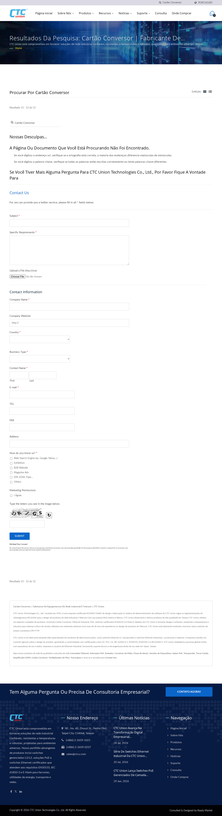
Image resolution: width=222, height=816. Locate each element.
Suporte (142, 13)
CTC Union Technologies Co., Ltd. (47, 810)
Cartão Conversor (40, 658)
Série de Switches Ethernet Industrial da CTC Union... (131, 754)
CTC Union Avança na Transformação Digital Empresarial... (128, 732)
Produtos (85, 13)
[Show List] (210, 92)
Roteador (109, 653)
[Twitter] (15, 792)
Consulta (161, 13)
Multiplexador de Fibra (59, 658)
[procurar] (160, 2)
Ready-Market (204, 810)
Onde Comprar (181, 13)
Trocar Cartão (202, 653)
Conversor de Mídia (123, 653)
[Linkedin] (20, 792)
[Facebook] (11, 792)
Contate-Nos (111, 658)
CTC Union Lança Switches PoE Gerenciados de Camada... (133, 773)
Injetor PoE (177, 653)
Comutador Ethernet (79, 653)
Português (205, 2)
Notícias (124, 13)
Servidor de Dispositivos (160, 653)
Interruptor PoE (97, 653)
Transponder (189, 653)
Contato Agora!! (189, 692)
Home (18, 48)
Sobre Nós (65, 13)
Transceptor (76, 658)
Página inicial (43, 13)
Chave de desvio (140, 653)
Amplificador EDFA (22, 658)
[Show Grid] (205, 92)
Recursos (105, 13)
